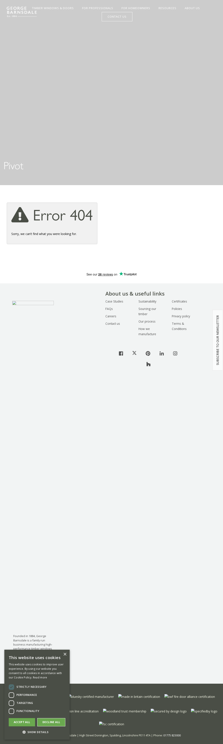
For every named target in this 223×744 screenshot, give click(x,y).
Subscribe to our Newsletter (218, 340)
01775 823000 (172, 735)
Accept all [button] (22, 722)
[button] (37, 732)
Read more (40, 677)
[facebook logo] (121, 353)
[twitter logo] (134, 353)
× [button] (64, 654)
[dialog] (37, 695)
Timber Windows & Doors (53, 8)
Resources (167, 8)
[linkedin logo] (161, 353)
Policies (177, 309)
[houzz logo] (148, 364)
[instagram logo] (175, 353)
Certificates (179, 301)
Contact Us (117, 17)
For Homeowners (136, 8)
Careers (110, 316)
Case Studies (114, 301)
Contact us (112, 323)
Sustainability (147, 301)
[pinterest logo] (148, 353)
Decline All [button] (51, 722)
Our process (147, 321)
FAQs (109, 309)
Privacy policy (181, 316)
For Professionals (97, 8)
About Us (192, 8)
